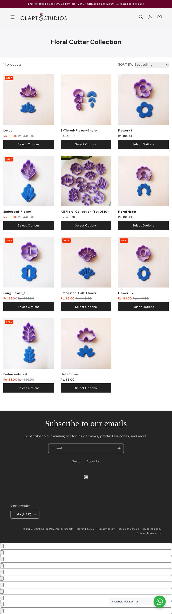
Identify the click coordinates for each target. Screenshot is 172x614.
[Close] (2, 546)
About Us (93, 461)
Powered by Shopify (61, 528)
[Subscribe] (119, 448)
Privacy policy (106, 528)
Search (77, 461)
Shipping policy (152, 528)
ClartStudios (41, 528)
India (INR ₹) (23, 514)
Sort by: (125, 64)
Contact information (149, 533)
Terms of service (129, 528)
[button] (12, 17)
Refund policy (85, 528)
